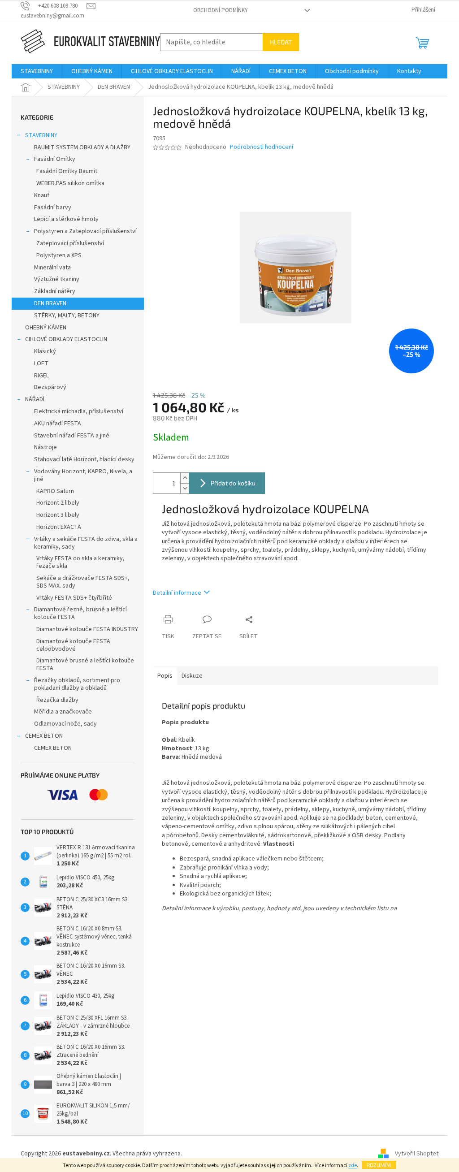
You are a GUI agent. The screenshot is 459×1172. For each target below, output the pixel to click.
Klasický (45, 351)
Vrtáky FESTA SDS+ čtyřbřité (74, 597)
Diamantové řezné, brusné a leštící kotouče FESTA (80, 613)
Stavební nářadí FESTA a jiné (71, 435)
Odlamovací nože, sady (65, 723)
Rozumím (379, 1165)
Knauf (41, 195)
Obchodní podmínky (220, 10)
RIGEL (41, 375)
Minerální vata (52, 267)
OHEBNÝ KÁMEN (45, 327)
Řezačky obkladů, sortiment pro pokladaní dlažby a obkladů (77, 684)
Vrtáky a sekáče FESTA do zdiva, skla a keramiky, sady (86, 543)
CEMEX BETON (44, 735)
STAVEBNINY (41, 135)
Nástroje (45, 447)
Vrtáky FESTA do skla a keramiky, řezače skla (80, 562)
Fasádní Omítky (54, 159)
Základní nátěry (54, 291)
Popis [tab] (165, 675)
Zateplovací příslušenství (70, 243)
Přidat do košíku (233, 483)
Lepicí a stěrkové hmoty (66, 219)
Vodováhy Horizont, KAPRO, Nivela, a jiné (83, 475)
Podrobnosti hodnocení (261, 147)
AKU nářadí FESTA (57, 423)
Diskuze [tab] (192, 675)
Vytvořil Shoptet (416, 1153)
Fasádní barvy (52, 207)
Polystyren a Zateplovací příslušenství (85, 231)
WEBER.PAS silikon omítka (70, 183)
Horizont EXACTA (58, 527)
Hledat (281, 42)
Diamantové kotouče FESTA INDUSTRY (87, 629)
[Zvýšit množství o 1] (184, 478)
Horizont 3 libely (57, 514)
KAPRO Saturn (55, 491)
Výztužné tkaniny (56, 279)
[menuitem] (37, 71)
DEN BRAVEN (50, 303)
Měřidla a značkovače (63, 711)
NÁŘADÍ (34, 399)
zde (352, 1165)
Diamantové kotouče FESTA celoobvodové (73, 645)
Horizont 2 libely (57, 502)
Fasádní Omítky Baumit (66, 171)
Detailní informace (177, 592)
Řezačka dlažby (57, 700)
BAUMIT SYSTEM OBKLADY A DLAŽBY (82, 147)
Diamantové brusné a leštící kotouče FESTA (85, 664)
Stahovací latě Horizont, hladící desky (84, 459)
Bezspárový (50, 387)
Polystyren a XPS (59, 255)
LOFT (41, 363)
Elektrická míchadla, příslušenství (78, 411)
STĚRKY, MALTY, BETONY (67, 315)
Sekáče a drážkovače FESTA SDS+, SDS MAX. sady (83, 582)
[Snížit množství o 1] (184, 488)
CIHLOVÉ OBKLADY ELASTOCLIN (66, 339)
